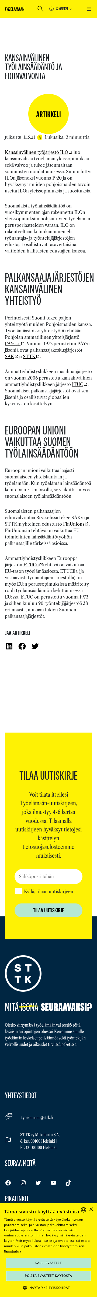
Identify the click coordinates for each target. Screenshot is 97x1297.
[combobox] (83, 1210)
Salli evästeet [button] (48, 1263)
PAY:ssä (12, 343)
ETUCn (31, 564)
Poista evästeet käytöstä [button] (48, 1275)
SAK (9, 356)
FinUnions (73, 524)
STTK (29, 356)
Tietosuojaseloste (12, 1251)
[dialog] (48, 1250)
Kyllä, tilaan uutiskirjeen (48, 891)
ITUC (77, 384)
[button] (48, 1287)
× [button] (91, 1209)
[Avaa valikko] (89, 9)
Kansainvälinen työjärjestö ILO (36, 152)
